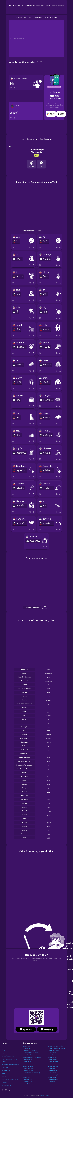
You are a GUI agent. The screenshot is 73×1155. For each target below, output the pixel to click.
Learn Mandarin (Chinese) (31, 1072)
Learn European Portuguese (32, 1057)
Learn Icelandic (53, 1066)
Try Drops (5, 1053)
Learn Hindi (52, 1063)
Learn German (52, 1059)
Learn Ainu (26, 1046)
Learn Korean (52, 1070)
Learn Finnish (52, 1057)
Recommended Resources (10, 1064)
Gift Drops (61, 5)
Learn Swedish (53, 1079)
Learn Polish (27, 1077)
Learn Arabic (27, 1048)
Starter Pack (48, 18)
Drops (30, 5)
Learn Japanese (28, 1070)
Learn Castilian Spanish (30, 1052)
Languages (36, 5)
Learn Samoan (27, 1079)
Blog (42, 5)
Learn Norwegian (53, 1075)
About (4, 1047)
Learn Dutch (27, 1055)
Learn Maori (52, 1072)
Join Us (4, 1076)
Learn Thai (51, 1081)
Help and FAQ (6, 1085)
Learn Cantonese (53, 1050)
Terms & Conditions (44, 1095)
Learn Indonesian (28, 1068)
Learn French (27, 1059)
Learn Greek (27, 1061)
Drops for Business (8, 1056)
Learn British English (30, 1050)
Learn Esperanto (53, 1055)
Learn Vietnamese (54, 1084)
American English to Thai (33, 18)
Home (20, 18)
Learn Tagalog (27, 1081)
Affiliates (4, 1082)
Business (54, 5)
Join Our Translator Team (10, 1079)
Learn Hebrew (27, 1063)
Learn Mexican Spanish (30, 1075)
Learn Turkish (27, 1084)
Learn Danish (52, 1052)
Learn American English (55, 1046)
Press (3, 1073)
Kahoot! (48, 5)
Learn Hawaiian (53, 1061)
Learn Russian (52, 1077)
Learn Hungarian (28, 1066)
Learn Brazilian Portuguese (56, 1048)
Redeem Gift (6, 1070)
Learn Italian (52, 1068)
